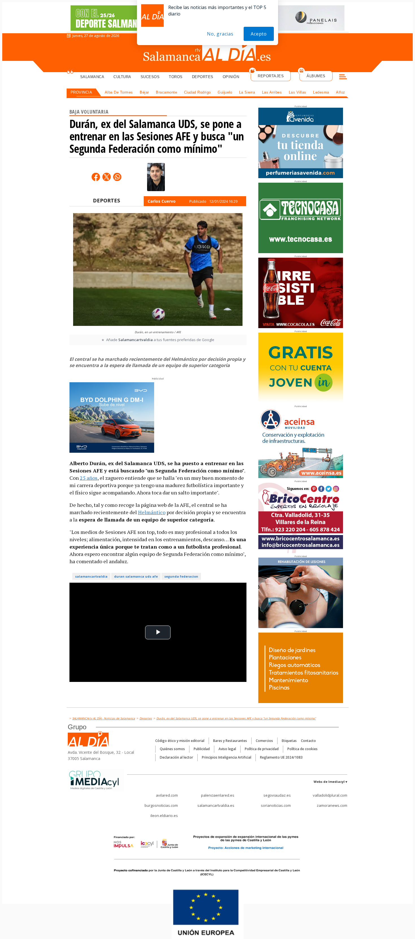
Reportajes (271, 76)
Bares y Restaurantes (230, 740)
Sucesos (150, 77)
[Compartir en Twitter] (106, 176)
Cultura (122, 77)
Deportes (202, 77)
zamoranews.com (332, 805)
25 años (88, 477)
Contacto (308, 740)
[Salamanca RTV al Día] (208, 52)
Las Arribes (272, 92)
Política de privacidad (262, 748)
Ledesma (321, 92)
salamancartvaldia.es (215, 805)
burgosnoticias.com (161, 805)
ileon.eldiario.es (164, 815)
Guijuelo (225, 92)
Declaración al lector (176, 757)
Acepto (259, 34)
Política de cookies (302, 748)
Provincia (81, 92)
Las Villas (297, 92)
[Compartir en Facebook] (95, 176)
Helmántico (151, 512)
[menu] (343, 77)
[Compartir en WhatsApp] (117, 176)
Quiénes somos (172, 748)
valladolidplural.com (330, 795)
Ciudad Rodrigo (197, 92)
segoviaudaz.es (277, 795)
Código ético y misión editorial (179, 740)
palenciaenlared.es (217, 795)
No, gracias (220, 34)
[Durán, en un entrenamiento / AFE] (158, 270)
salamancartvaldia (91, 576)
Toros (176, 77)
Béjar (144, 92)
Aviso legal (227, 748)
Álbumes (316, 76)
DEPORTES (106, 200)
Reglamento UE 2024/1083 (281, 757)
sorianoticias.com (276, 805)
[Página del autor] (156, 177)
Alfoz (340, 92)
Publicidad (202, 748)
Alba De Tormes (119, 92)
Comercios (264, 740)
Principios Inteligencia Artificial (226, 757)
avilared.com (167, 795)
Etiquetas (289, 740)
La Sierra (247, 92)
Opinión (231, 77)
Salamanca (92, 77)
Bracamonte (166, 92)
